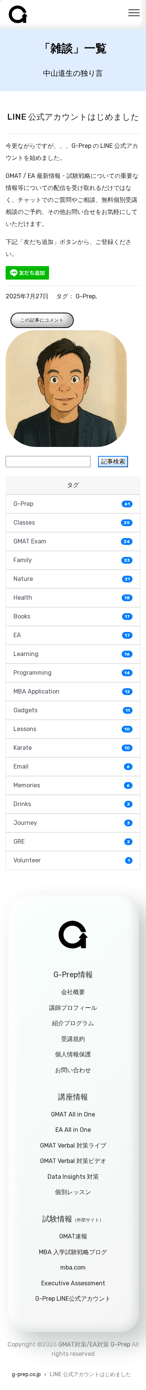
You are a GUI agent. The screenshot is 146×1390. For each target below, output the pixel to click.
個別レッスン (73, 1192)
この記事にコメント (42, 320)
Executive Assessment (73, 1283)
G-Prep (85, 296)
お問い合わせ (73, 1070)
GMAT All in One (73, 1114)
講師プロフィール (73, 1007)
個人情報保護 (73, 1054)
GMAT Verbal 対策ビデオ (73, 1160)
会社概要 (73, 992)
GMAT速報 (73, 1236)
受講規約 (73, 1038)
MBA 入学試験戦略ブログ (73, 1252)
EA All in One (73, 1129)
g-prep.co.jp (26, 1374)
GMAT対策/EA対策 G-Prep (94, 1344)
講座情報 (73, 1096)
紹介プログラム (73, 1023)
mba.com (73, 1267)
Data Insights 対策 (73, 1176)
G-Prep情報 (73, 974)
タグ (73, 485)
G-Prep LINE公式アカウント (73, 1298)
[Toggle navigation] (134, 12)
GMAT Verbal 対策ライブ (73, 1145)
